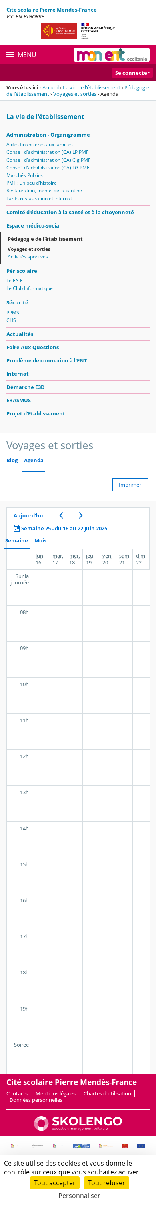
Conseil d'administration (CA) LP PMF (47, 152)
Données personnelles (36, 1100)
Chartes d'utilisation (107, 1093)
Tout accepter (55, 1182)
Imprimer (130, 484)
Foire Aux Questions (32, 347)
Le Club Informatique (29, 288)
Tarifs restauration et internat (39, 198)
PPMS (12, 312)
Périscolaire (21, 270)
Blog (12, 460)
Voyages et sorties (74, 93)
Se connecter (132, 73)
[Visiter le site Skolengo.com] (78, 1129)
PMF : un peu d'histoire (31, 182)
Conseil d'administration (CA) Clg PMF (48, 160)
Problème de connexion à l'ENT (46, 360)
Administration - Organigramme (48, 134)
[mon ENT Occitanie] (112, 54)
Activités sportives (28, 256)
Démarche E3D (25, 387)
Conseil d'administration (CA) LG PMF (47, 167)
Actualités (19, 334)
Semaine (16, 540)
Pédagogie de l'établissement (45, 238)
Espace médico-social (33, 225)
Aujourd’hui (29, 515)
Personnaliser (79, 1195)
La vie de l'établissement (91, 87)
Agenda (34, 460)
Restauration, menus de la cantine (44, 190)
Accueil (50, 87)
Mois (40, 540)
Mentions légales (56, 1093)
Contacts (17, 1093)
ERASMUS (18, 400)
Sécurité (17, 302)
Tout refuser (106, 1182)
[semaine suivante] (80, 515)
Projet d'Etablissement (35, 413)
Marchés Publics (24, 175)
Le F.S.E (14, 280)
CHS (11, 320)
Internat (17, 373)
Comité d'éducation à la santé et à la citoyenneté (70, 212)
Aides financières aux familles (39, 144)
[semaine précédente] (61, 515)
